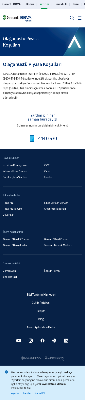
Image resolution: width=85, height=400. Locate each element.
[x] (54, 340)
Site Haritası (10, 276)
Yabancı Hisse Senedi (15, 171)
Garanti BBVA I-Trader (56, 239)
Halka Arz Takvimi (13, 208)
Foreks (48, 177)
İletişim (41, 311)
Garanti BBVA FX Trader (16, 239)
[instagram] (30, 340)
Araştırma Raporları (55, 208)
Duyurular (8, 214)
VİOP (47, 165)
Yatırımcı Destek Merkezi (58, 245)
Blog (41, 319)
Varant (47, 171)
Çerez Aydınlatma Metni (41, 327)
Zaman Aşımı (10, 271)
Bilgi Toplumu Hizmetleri (40, 294)
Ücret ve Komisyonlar (15, 165)
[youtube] (18, 340)
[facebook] (42, 340)
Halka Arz (8, 202)
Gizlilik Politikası (41, 303)
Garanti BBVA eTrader (15, 245)
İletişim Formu (52, 271)
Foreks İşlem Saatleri (15, 177)
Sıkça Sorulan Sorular (56, 202)
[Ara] (72, 18)
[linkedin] (66, 340)
